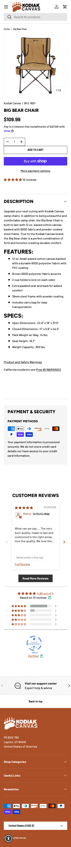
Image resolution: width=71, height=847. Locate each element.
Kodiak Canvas (12, 103)
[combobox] (35, 17)
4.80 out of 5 (45, 593)
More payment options (35, 170)
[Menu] (6, 7)
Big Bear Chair (20, 29)
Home (7, 29)
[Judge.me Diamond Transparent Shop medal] (34, 643)
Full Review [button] (22, 564)
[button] (65, 7)
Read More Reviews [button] (35, 578)
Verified (33, 656)
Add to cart (35, 149)
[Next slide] (64, 542)
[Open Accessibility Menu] (8, 838)
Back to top (35, 701)
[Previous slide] (7, 542)
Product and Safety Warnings (23, 362)
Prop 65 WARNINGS (48, 369)
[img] (24, 507)
